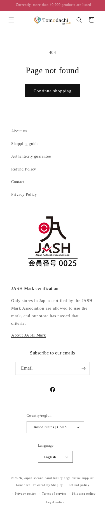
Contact (17, 182)
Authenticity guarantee (31, 156)
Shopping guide (24, 144)
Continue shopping (53, 91)
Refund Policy (23, 169)
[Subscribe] (83, 368)
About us (19, 131)
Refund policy (79, 485)
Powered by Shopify (48, 485)
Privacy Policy (24, 194)
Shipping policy (84, 493)
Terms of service (54, 493)
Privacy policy (25, 493)
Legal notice (55, 502)
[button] (11, 20)
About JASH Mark (28, 335)
